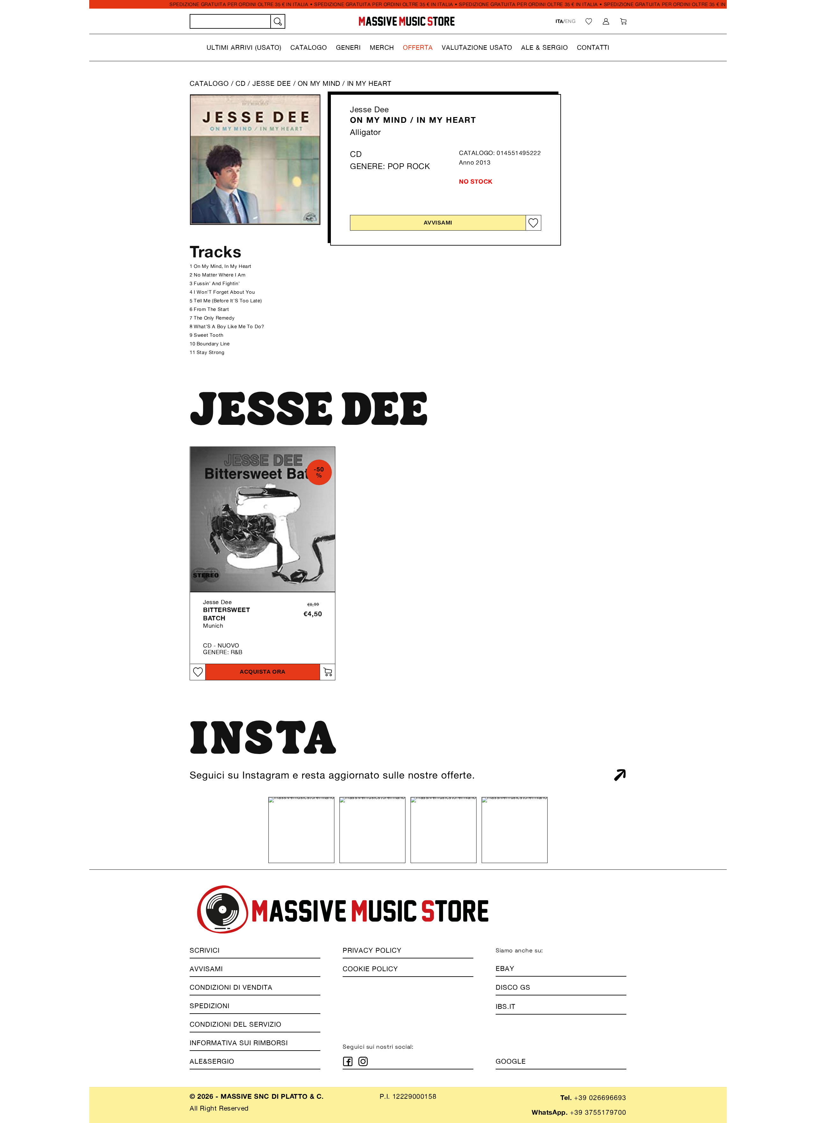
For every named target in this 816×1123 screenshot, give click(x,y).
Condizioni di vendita (231, 987)
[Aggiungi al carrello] (327, 672)
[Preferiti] (589, 21)
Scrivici (205, 950)
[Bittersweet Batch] (262, 519)
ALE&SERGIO (212, 1061)
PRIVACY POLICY (372, 950)
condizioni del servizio (235, 1024)
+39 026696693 (600, 1098)
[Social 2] (363, 1061)
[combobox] (237, 21)
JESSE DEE (272, 83)
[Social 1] (348, 1061)
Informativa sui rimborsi (239, 1043)
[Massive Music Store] (407, 21)
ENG (570, 21)
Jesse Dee (369, 109)
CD (241, 83)
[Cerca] (277, 21)
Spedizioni (209, 1006)
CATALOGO (209, 83)
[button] (244, 47)
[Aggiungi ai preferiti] (533, 223)
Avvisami (438, 222)
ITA (559, 21)
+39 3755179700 (598, 1112)
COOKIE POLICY (370, 969)
